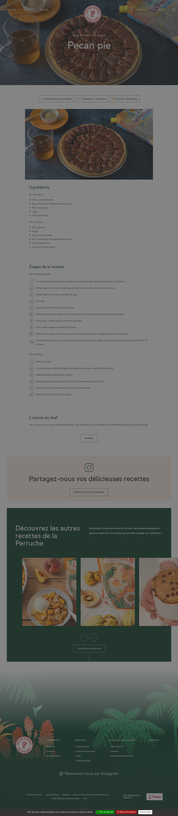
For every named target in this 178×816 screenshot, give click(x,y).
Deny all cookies (127, 812)
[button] (84, 637)
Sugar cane (50, 747)
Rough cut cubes (82, 747)
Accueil (75, 35)
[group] (49, 592)
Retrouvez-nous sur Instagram (89, 492)
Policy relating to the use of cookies (65, 799)
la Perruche (52, 740)
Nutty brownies (116, 747)
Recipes (44, 10)
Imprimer (89, 438)
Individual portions (83, 761)
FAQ (85, 799)
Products (29, 10)
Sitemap (66, 795)
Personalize (145, 812)
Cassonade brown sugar (85, 751)
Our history (50, 751)
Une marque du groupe (137, 797)
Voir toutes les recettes (89, 649)
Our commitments (53, 756)
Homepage (89, 14)
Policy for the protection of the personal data (91, 795)
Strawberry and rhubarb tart (122, 756)
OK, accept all (106, 812)
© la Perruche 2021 (34, 795)
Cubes (78, 756)
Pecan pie (114, 751)
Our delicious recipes (88, 35)
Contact (141, 10)
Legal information (52, 795)
